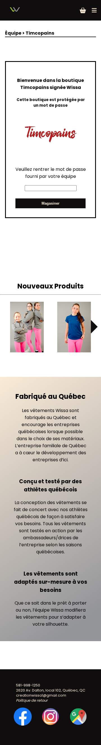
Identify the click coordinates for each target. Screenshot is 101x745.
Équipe (13, 33)
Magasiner (50, 203)
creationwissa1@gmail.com (41, 695)
